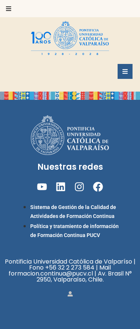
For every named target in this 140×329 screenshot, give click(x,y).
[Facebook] (98, 187)
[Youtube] (42, 187)
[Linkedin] (61, 187)
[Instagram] (79, 187)
